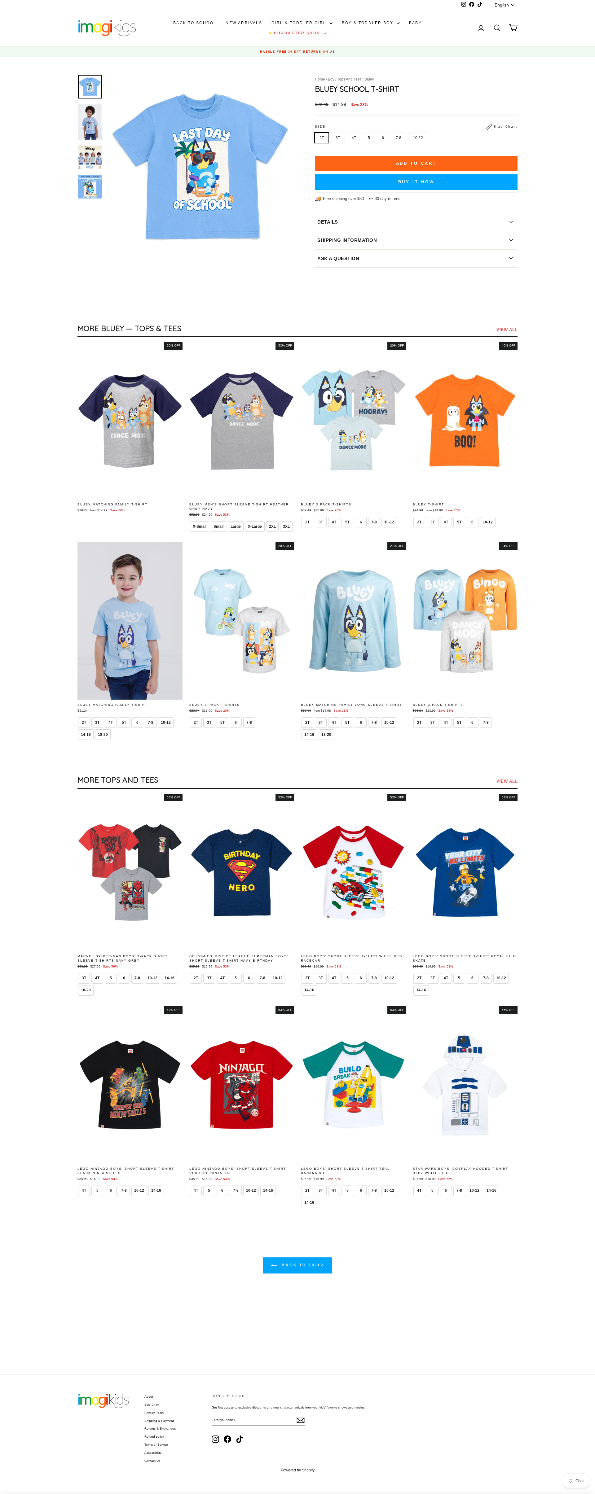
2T (322, 138)
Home (320, 79)
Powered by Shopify (298, 1470)
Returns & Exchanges (160, 1428)
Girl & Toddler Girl (299, 23)
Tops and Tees (349, 79)
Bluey (369, 79)
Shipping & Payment (159, 1420)
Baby (415, 23)
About (148, 1396)
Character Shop (295, 33)
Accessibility (152, 1452)
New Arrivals (244, 23)
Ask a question (338, 258)
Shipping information (347, 240)
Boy (331, 79)
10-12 (418, 138)
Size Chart (151, 1404)
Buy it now (416, 182)
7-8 (398, 138)
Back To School (195, 23)
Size (416, 126)
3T (338, 138)
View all (507, 329)
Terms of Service (156, 1444)
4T (354, 138)
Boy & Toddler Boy (368, 23)
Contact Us (152, 1460)
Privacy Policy (154, 1412)
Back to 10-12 (302, 1265)
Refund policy (154, 1436)
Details (327, 222)
